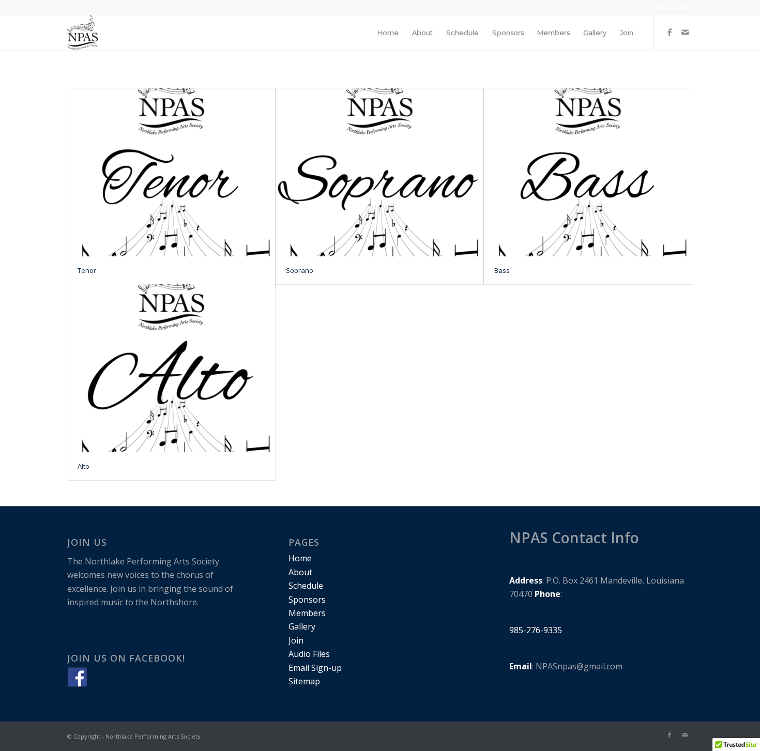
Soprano (299, 270)
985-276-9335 (675, 7)
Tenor (87, 270)
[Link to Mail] (685, 32)
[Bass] (588, 172)
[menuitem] (388, 33)
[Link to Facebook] (669, 32)
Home (300, 558)
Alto (83, 466)
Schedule (305, 585)
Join (295, 640)
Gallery (301, 626)
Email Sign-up (315, 667)
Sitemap (304, 681)
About (300, 572)
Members (307, 613)
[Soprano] (379, 172)
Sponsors (307, 599)
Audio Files (309, 654)
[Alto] (171, 368)
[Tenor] (171, 172)
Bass (502, 270)
